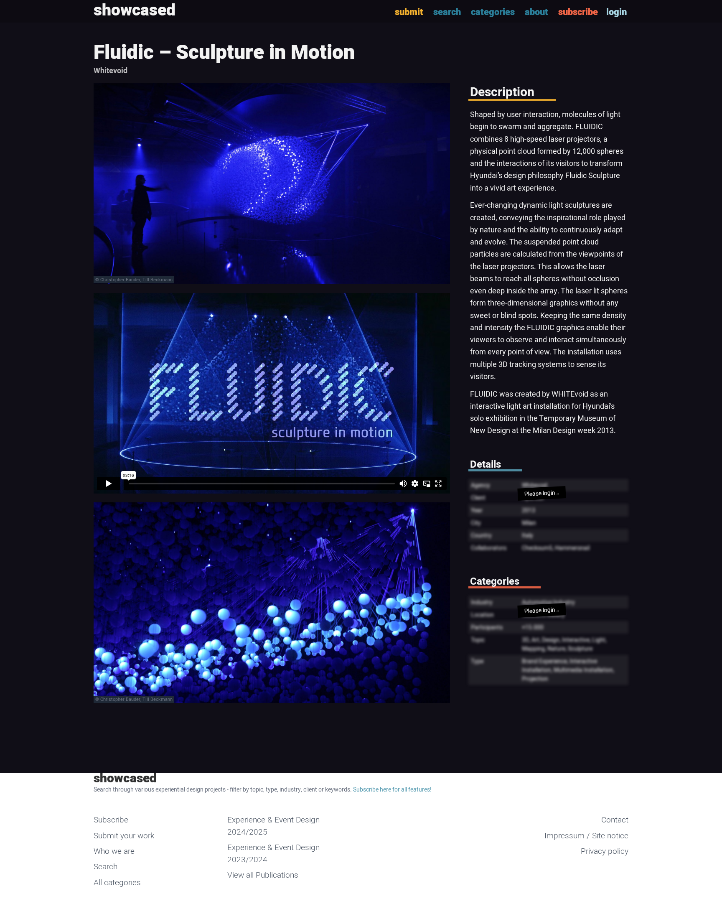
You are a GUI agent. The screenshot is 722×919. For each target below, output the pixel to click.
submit (409, 12)
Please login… (541, 493)
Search (105, 867)
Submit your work (124, 836)
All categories (117, 882)
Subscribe (111, 820)
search (447, 12)
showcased (125, 778)
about (536, 12)
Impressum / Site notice (586, 836)
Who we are (114, 851)
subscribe (578, 12)
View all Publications (262, 875)
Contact (614, 820)
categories (493, 12)
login (616, 12)
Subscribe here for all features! (392, 789)
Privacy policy (604, 851)
